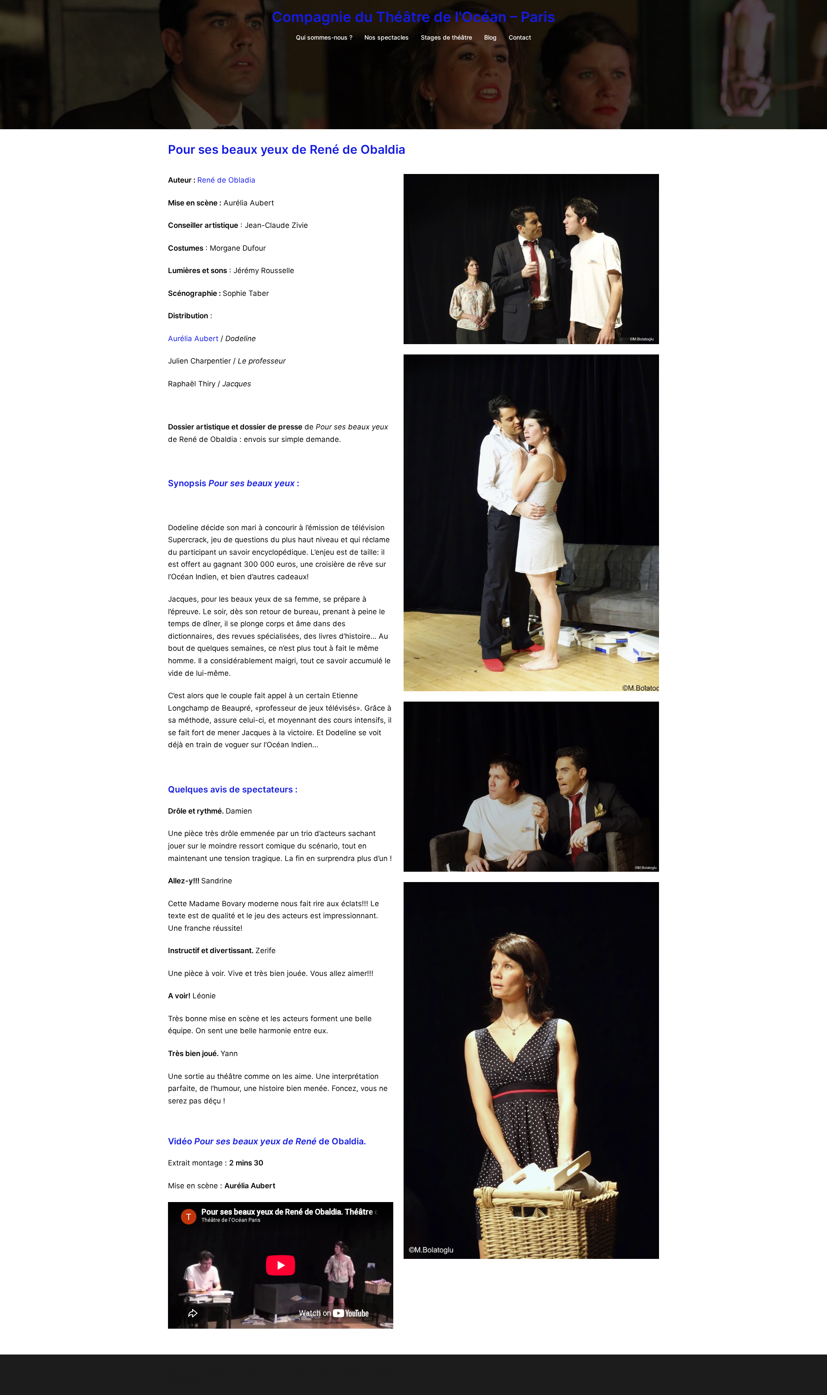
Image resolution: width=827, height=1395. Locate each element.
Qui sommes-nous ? (324, 37)
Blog (490, 37)
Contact (520, 37)
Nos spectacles (386, 37)
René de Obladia (226, 180)
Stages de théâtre (446, 37)
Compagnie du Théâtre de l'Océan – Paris (413, 16)
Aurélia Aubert (193, 338)
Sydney (193, 1380)
